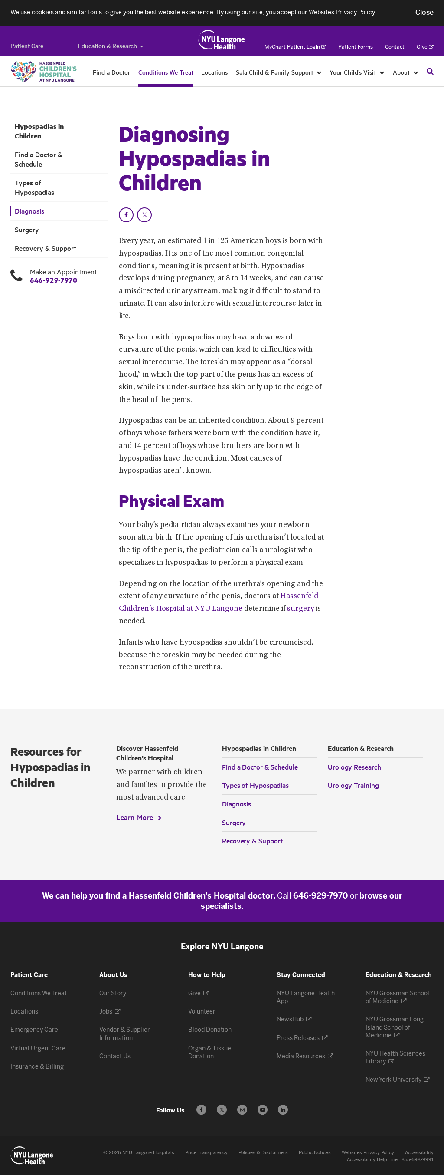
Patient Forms (355, 47)
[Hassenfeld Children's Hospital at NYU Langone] (43, 71)
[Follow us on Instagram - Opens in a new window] (242, 1110)
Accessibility (419, 1152)
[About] (416, 72)
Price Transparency (206, 1152)
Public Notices (315, 1152)
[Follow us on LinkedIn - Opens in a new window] (283, 1110)
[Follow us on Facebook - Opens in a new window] (201, 1110)
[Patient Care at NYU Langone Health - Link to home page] (222, 40)
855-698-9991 (418, 1159)
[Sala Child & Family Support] (319, 72)
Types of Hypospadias (34, 187)
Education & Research (107, 46)
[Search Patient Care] (430, 71)
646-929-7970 (53, 280)
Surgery (27, 229)
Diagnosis (29, 210)
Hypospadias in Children (39, 131)
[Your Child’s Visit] (382, 72)
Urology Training (353, 785)
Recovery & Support (45, 248)
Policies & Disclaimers (263, 1152)
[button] (424, 12)
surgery (300, 609)
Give (422, 47)
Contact (395, 47)
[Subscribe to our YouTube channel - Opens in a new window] (263, 1110)
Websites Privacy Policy (368, 1152)
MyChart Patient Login (292, 47)
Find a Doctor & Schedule (38, 159)
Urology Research (354, 766)
